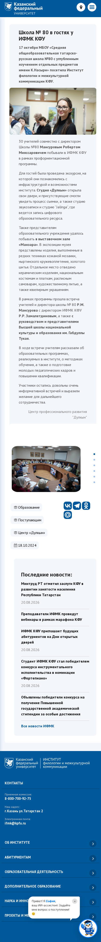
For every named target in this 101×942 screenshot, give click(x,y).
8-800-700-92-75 (18, 798)
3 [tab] (94, 465)
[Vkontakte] (68, 506)
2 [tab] (94, 460)
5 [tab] (94, 476)
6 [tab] (94, 482)
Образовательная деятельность (34, 872)
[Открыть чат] (88, 929)
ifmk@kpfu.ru (15, 823)
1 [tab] (94, 454)
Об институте (17, 842)
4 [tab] (94, 471)
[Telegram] (77, 506)
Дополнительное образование (33, 886)
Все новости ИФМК (37, 726)
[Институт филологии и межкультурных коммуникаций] (50, 764)
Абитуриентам (18, 857)
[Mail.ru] (68, 515)
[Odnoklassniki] (86, 506)
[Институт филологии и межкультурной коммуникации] (24, 8)
